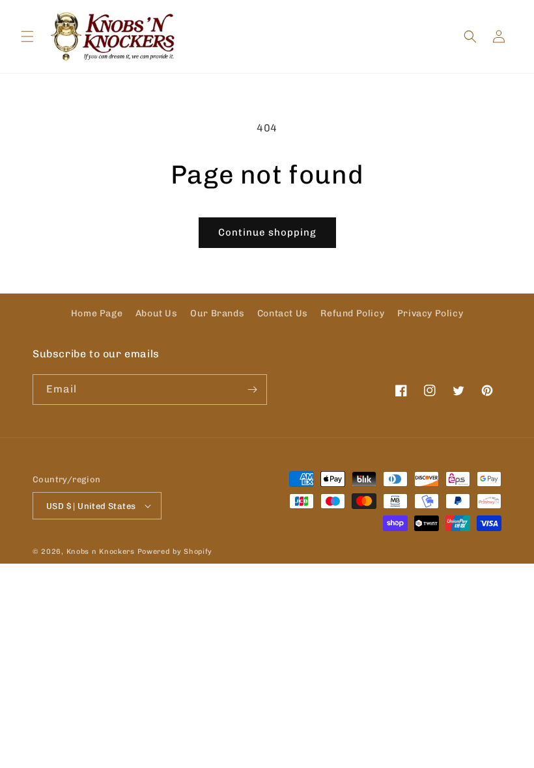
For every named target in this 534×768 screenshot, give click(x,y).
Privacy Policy (430, 313)
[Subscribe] (252, 389)
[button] (27, 36)
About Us (156, 313)
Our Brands (217, 313)
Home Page (96, 313)
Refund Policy (352, 313)
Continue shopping (267, 232)
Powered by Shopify (175, 551)
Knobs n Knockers (100, 551)
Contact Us (282, 313)
